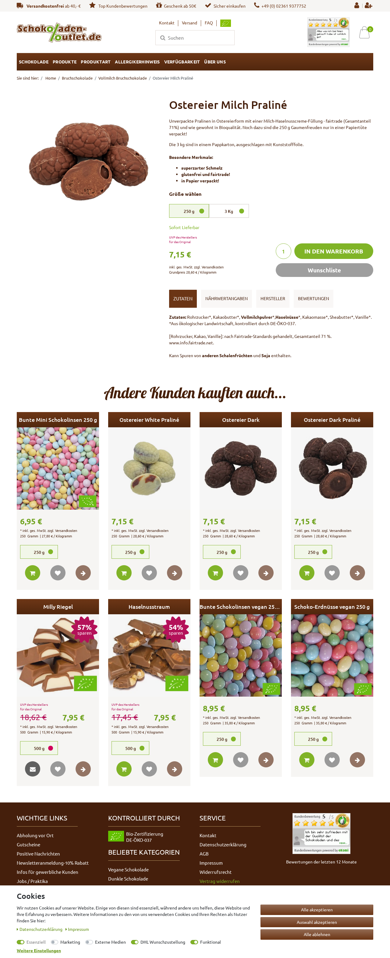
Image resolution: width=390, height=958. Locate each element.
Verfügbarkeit (182, 61)
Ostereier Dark (241, 419)
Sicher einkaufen (230, 6)
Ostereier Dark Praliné (332, 419)
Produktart (96, 61)
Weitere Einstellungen (39, 950)
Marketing (70, 942)
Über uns (214, 61)
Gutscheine (28, 844)
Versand (189, 22)
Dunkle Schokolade (128, 878)
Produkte (64, 61)
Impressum (211, 863)
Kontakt (167, 22)
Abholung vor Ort (35, 835)
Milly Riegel (58, 606)
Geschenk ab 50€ (180, 6)
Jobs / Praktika (32, 881)
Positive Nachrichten (38, 853)
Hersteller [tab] (273, 298)
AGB (204, 853)
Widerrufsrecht (216, 872)
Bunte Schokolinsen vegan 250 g (241, 606)
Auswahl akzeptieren (317, 922)
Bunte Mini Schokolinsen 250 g (58, 419)
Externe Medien (110, 942)
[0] (367, 32)
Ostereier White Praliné (149, 419)
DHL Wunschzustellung (162, 942)
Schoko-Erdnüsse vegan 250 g (332, 606)
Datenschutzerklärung (223, 844)
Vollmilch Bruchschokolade (122, 78)
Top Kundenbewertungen (122, 6)
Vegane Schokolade (128, 869)
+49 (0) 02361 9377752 (283, 6)
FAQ (209, 22)
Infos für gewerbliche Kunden (47, 872)
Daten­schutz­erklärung (41, 929)
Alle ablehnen (317, 934)
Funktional (210, 942)
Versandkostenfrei (45, 6)
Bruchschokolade (77, 78)
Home (50, 78)
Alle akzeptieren (317, 909)
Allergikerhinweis (137, 61)
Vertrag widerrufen (220, 881)
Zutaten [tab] (183, 298)
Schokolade (33, 61)
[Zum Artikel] (83, 572)
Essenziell (36, 942)
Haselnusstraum (149, 606)
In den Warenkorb (333, 251)
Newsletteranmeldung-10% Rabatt (53, 863)
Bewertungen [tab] (313, 298)
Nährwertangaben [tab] (226, 298)
